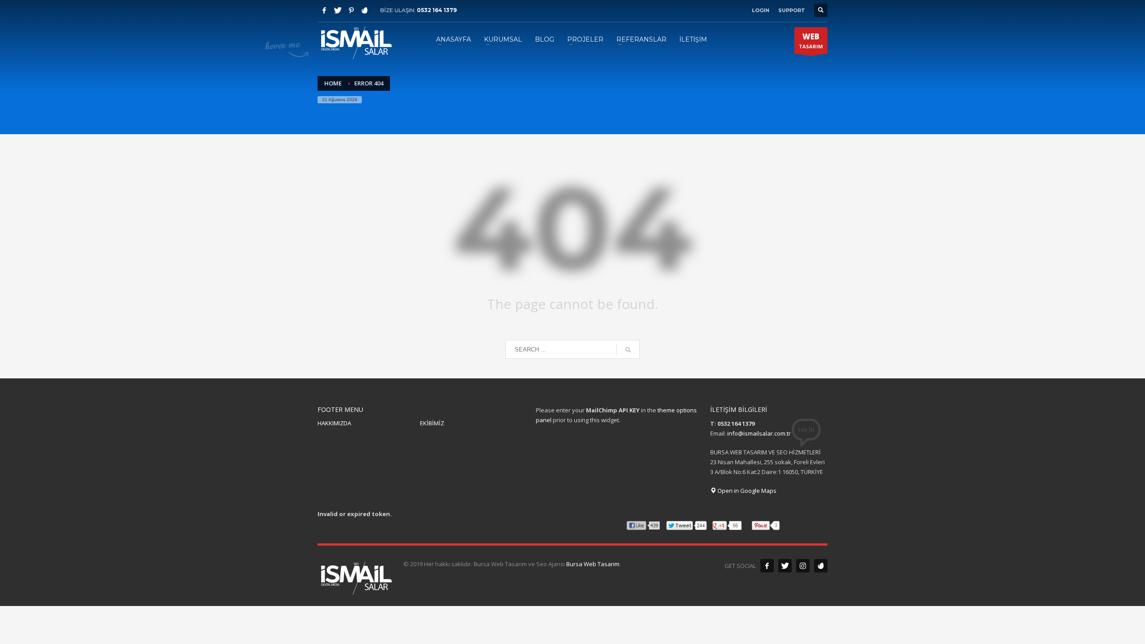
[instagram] (803, 565)
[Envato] (364, 10)
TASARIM (811, 40)
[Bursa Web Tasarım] (820, 565)
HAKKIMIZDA (334, 423)
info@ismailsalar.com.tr (759, 433)
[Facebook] (324, 10)
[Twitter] (337, 10)
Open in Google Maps (746, 491)
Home (333, 83)
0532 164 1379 (437, 10)
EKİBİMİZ (432, 423)
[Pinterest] (351, 10)
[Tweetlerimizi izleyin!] (785, 565)
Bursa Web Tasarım (592, 564)
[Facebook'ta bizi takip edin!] (767, 565)
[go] (628, 349)
